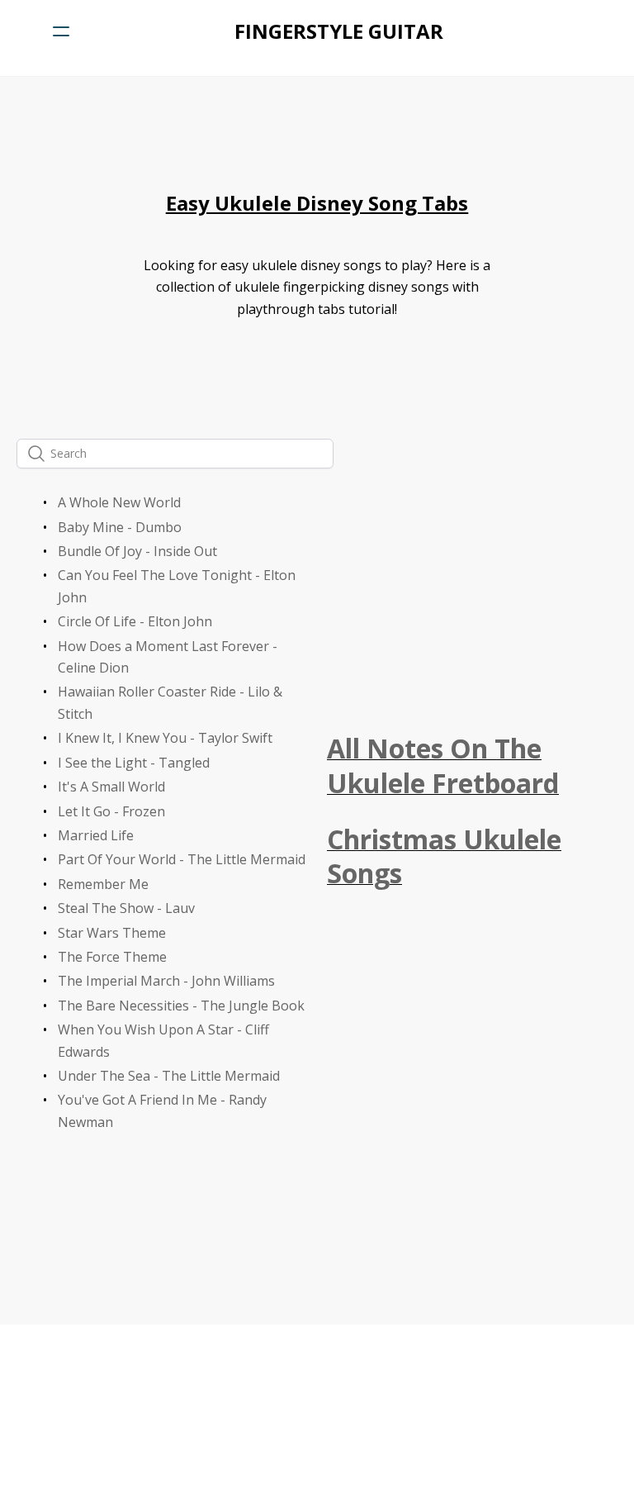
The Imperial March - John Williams (166, 981)
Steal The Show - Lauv (126, 908)
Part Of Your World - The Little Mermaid (181, 859)
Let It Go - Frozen (111, 811)
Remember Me (103, 884)
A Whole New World (119, 502)
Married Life (96, 835)
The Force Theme (112, 957)
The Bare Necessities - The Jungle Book (181, 1005)
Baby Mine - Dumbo (120, 527)
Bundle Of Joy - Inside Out (137, 551)
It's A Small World (111, 786)
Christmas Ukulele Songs (444, 856)
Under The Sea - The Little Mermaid (169, 1076)
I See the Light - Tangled (134, 763)
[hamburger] (61, 31)
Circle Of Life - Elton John (135, 621)
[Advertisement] (472, 607)
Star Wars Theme (112, 933)
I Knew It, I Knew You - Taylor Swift (165, 738)
